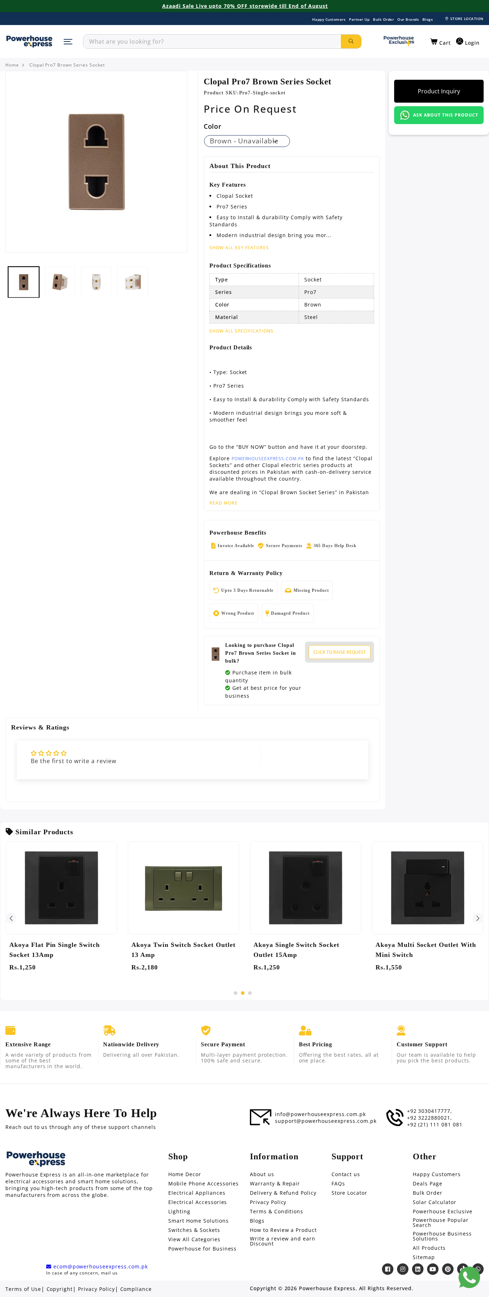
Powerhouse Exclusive (442, 1211)
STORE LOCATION (467, 18)
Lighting (179, 1211)
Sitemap (424, 1257)
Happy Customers (329, 19)
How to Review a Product (283, 1230)
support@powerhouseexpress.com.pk (326, 1121)
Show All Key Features (239, 248)
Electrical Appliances (196, 1192)
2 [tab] (243, 993)
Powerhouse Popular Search (440, 1223)
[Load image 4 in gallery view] (132, 282)
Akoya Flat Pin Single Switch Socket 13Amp (54, 949)
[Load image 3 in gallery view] (96, 282)
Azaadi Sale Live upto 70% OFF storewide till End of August (245, 6)
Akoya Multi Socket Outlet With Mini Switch (426, 949)
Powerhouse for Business (202, 1248)
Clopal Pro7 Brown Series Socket (67, 65)
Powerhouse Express (327, 1288)
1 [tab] (235, 993)
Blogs (427, 19)
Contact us (345, 1174)
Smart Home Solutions (198, 1220)
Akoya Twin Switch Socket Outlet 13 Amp (183, 949)
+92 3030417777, (429, 1111)
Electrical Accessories (197, 1202)
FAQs (338, 1183)
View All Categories (194, 1239)
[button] (440, 41)
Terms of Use (23, 1289)
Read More (223, 503)
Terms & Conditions (276, 1211)
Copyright (60, 1289)
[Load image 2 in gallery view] (60, 282)
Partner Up (359, 19)
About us (262, 1174)
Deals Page (427, 1183)
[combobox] (212, 41)
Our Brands (408, 19)
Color (212, 126)
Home (12, 65)
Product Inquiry (439, 91)
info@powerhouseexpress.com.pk (320, 1114)
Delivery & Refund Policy (283, 1192)
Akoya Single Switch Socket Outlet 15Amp (296, 949)
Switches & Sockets (194, 1230)
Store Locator (349, 1192)
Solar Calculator (434, 1202)
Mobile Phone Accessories (203, 1183)
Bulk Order (383, 19)
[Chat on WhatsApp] (469, 1277)
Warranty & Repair (275, 1183)
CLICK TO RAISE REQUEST (339, 652)
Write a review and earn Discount (282, 1241)
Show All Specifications (241, 331)
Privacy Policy (268, 1202)
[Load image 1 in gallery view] (23, 282)
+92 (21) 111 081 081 (435, 1124)
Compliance (136, 1289)
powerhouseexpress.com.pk (268, 459)
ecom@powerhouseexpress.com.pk (100, 1266)
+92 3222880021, (429, 1117)
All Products (429, 1248)
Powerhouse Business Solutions (442, 1236)
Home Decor (184, 1174)
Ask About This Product (445, 115)
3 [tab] (250, 993)
